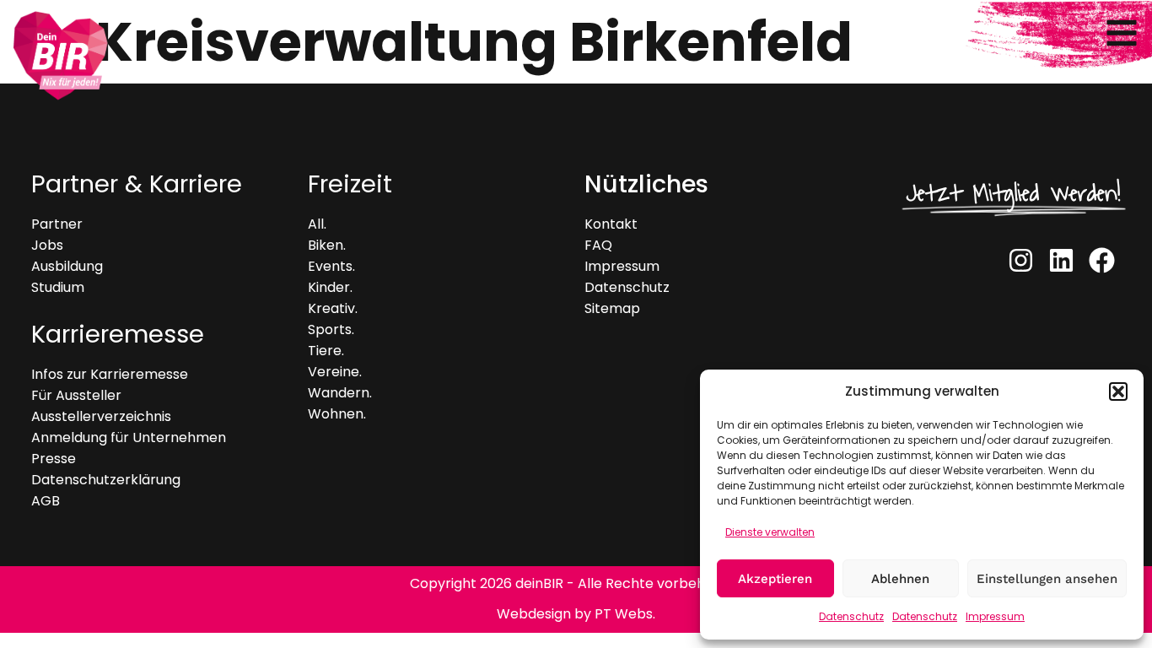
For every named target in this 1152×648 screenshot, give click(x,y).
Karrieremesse (117, 334)
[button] (1118, 391)
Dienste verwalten (770, 532)
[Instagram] (1021, 259)
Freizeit (350, 184)
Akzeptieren (775, 578)
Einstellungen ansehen (1047, 578)
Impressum (995, 616)
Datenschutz (851, 616)
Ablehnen (900, 578)
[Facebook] (1102, 259)
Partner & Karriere (136, 184)
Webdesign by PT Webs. (576, 614)
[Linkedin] (1061, 259)
